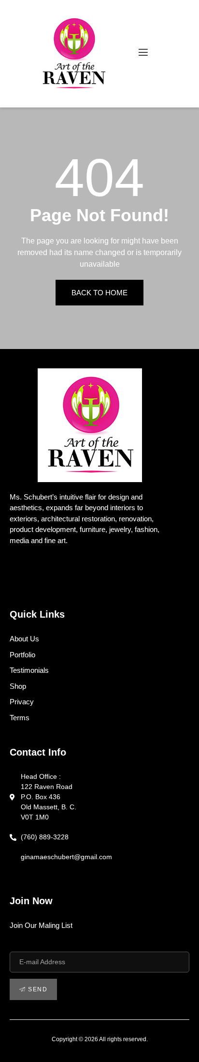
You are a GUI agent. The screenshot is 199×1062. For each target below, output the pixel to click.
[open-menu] (142, 53)
